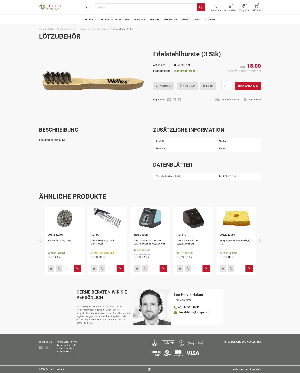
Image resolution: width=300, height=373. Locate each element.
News (197, 19)
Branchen (139, 19)
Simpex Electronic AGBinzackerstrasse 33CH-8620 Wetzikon (66, 345)
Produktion (170, 19)
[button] (163, 86)
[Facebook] (179, 99)
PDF (230, 176)
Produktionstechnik (67, 29)
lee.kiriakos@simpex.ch (194, 312)
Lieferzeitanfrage (231, 99)
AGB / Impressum (240, 369)
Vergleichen (189, 86)
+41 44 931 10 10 (66, 351)
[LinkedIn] (174, 99)
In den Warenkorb (248, 86)
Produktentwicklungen (115, 19)
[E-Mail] (169, 99)
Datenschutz (255, 369)
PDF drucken (254, 99)
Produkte (90, 19)
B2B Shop (210, 19)
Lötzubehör (84, 29)
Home (42, 29)
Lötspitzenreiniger (101, 29)
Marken (154, 19)
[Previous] (40, 241)
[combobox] (146, 7)
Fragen (209, 86)
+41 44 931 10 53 (188, 307)
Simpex (186, 19)
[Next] (260, 241)
